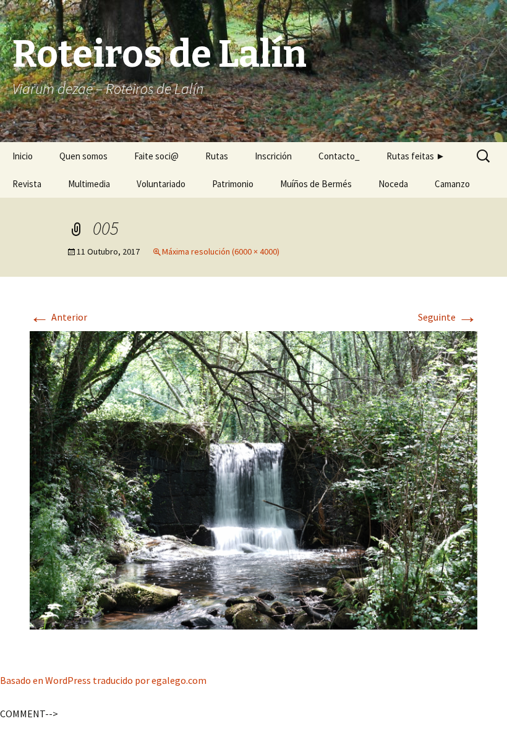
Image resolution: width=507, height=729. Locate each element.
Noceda (393, 184)
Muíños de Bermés (316, 184)
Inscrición (273, 156)
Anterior (58, 317)
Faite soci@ (156, 156)
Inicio (22, 156)
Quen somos (83, 156)
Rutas (216, 156)
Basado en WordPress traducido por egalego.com (103, 680)
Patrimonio (233, 184)
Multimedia (89, 184)
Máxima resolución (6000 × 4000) (220, 251)
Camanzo (452, 184)
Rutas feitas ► (415, 156)
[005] (253, 479)
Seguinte (447, 317)
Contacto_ (339, 156)
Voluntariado (161, 184)
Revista (26, 184)
